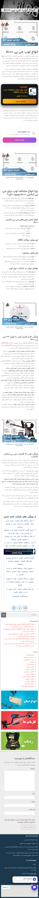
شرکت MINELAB (7, 343)
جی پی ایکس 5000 (29, 465)
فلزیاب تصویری (29, 672)
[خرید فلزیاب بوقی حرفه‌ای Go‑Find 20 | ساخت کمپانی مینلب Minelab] (19, 94)
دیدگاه (32, 769)
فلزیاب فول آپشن (28, 677)
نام (33, 794)
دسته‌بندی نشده (29, 657)
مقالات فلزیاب (29, 681)
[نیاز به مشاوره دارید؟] (19, 136)
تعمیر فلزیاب (30, 655)
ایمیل (33, 802)
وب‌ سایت (32, 809)
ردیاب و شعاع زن (28, 660)
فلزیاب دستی (30, 674)
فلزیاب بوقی (30, 667)
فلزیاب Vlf (30, 665)
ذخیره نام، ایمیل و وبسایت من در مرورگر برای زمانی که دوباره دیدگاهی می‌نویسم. (19, 821)
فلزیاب (32, 662)
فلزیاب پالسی (30, 669)
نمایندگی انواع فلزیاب (27, 686)
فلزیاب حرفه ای (18, 58)
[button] (25, 608)
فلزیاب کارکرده (29, 679)
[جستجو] (3, 614)
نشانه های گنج (29, 684)
